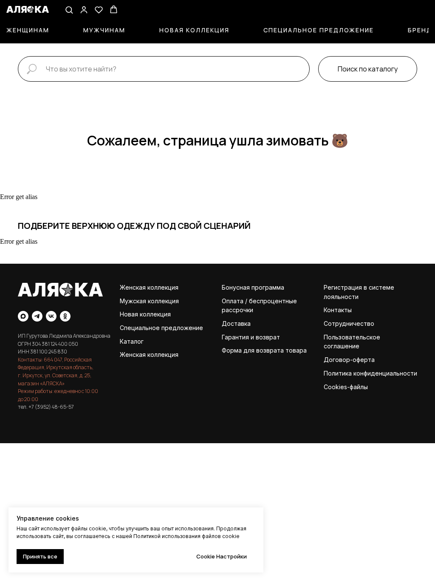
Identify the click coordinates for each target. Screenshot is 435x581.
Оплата (232, 301)
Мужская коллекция (149, 301)
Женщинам (27, 30)
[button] (69, 10)
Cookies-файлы (346, 386)
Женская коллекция (149, 287)
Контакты (338, 309)
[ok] (65, 316)
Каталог (132, 341)
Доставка (236, 323)
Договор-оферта (349, 359)
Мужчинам (104, 30)
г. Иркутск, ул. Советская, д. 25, (54, 375)
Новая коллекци (143, 314)
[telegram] (37, 316)
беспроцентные (273, 301)
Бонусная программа (253, 287)
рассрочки (237, 309)
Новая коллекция (194, 30)
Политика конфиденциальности (370, 373)
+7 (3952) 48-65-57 (51, 406)
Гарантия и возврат (251, 337)
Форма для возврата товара (264, 350)
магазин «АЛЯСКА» (41, 383)
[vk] (51, 316)
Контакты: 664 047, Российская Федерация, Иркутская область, (55, 363)
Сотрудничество (349, 323)
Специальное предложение (318, 30)
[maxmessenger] (23, 316)
